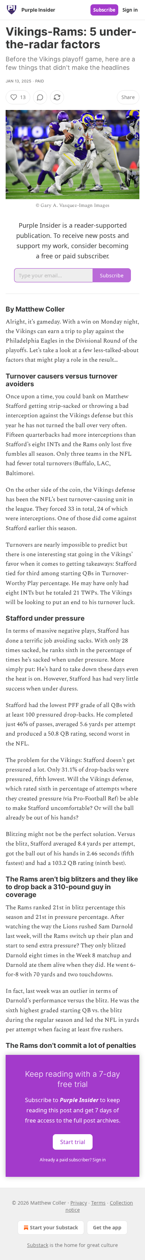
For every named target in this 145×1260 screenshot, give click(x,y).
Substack (37, 1245)
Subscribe (104, 10)
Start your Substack (54, 1227)
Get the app (107, 1227)
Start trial (72, 1142)
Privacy (78, 1202)
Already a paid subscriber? (73, 1160)
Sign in (130, 10)
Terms (98, 1202)
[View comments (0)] (40, 97)
